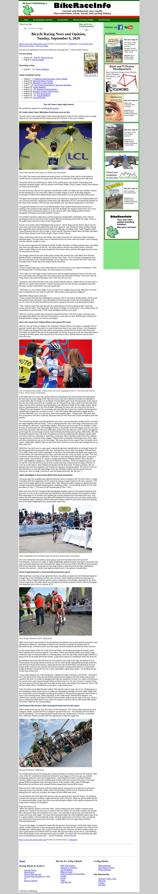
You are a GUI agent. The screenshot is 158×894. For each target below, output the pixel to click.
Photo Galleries (104, 870)
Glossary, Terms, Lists (107, 879)
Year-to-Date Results (32, 875)
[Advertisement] (121, 254)
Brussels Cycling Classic (43, 83)
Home (26, 20)
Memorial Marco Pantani (43, 81)
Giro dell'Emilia (39, 98)
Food (62, 880)
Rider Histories (104, 866)
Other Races (29, 872)
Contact (101, 883)
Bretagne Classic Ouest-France (46, 91)
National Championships (47, 89)
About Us (102, 881)
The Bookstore (66, 870)
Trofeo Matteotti (39, 87)
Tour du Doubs (38, 60)
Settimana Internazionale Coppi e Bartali (51, 79)
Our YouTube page (86, 44)
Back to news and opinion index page (33, 44)
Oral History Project (106, 868)
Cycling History (62, 20)
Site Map (102, 885)
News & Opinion (30, 881)
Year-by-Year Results (33, 877)
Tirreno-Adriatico (42, 69)
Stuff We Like (65, 882)
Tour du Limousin (44, 93)
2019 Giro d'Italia (42, 46)
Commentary (72, 44)
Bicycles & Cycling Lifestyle (83, 20)
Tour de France (47, 58)
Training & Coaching (68, 868)
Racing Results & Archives (42, 20)
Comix (63, 878)
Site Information (104, 20)
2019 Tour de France (26, 46)
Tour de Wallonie (43, 96)
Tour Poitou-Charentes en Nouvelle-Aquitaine (52, 85)
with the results (52, 108)
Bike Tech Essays (67, 866)
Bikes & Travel (66, 872)
